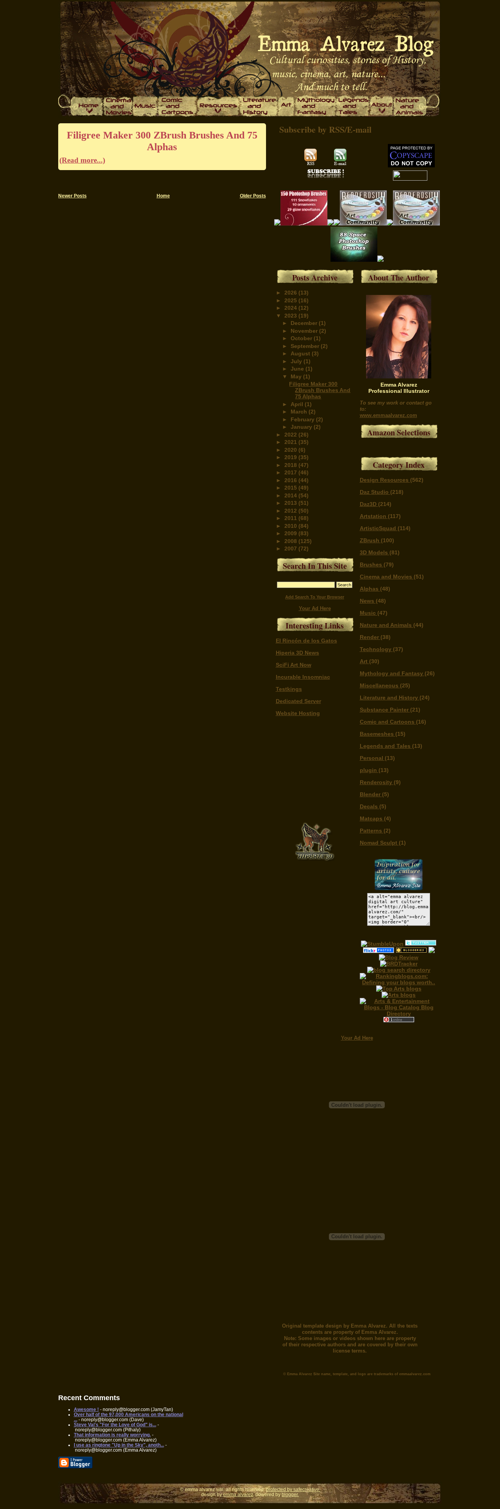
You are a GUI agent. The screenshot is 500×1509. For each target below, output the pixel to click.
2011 (291, 518)
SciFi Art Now (293, 665)
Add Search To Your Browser (314, 597)
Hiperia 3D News (297, 653)
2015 (291, 488)
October (302, 338)
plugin (369, 770)
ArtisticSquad (379, 528)
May (297, 376)
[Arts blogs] (398, 988)
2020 (291, 450)
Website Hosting (298, 713)
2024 (291, 308)
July (297, 361)
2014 (291, 495)
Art (364, 661)
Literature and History (390, 697)
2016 (291, 480)
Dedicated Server (298, 701)
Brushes (372, 564)
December (305, 323)
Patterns (372, 830)
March (300, 411)
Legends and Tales (386, 746)
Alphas (370, 589)
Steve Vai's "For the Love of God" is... (115, 1424)
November (305, 331)
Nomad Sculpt (379, 843)
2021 (291, 442)
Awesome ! (86, 1409)
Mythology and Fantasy (392, 673)
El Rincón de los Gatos (306, 640)
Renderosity (377, 782)
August (301, 353)
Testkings (289, 689)
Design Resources (385, 480)
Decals (369, 806)
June (298, 369)
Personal (372, 758)
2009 (291, 533)
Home (163, 195)
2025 (291, 300)
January (302, 427)
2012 (291, 511)
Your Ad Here (315, 608)
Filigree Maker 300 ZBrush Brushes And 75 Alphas (158, 147)
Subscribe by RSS (312, 129)
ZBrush (370, 540)
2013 (291, 503)
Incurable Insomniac (303, 677)
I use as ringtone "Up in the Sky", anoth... (119, 1444)
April (298, 404)
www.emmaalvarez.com (388, 415)
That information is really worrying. (112, 1434)
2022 (291, 434)
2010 (291, 526)
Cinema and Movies (387, 576)
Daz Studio (375, 492)
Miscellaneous (380, 685)
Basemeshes (377, 734)
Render (370, 637)
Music (368, 613)
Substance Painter (385, 710)
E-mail (359, 129)
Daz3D (369, 504)
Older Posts (253, 195)
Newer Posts (72, 195)
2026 (291, 292)
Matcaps (372, 818)
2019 (291, 457)
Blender (371, 794)
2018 (291, 465)
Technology (376, 649)
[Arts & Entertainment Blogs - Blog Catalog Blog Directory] (399, 1013)
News (368, 601)
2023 (291, 315)
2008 (291, 541)
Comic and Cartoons (388, 722)
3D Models (374, 552)
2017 (291, 472)
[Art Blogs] (399, 963)
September (306, 346)
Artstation (374, 516)
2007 (291, 548)
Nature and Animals (386, 625)
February (303, 419)
